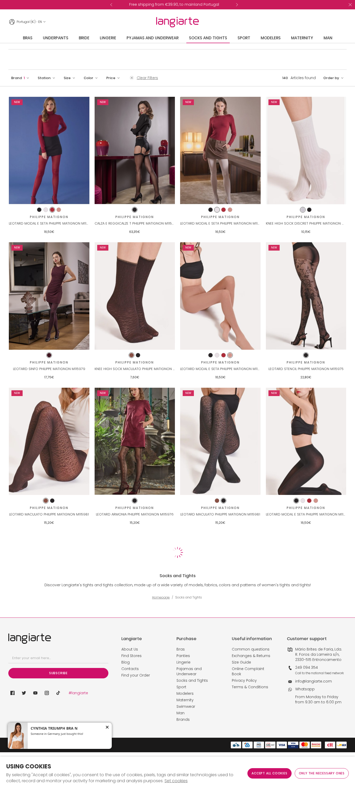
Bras (180, 649)
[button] (20, 78)
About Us (129, 649)
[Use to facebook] (12, 693)
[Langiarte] (177, 22)
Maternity (185, 700)
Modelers (185, 693)
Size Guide (241, 662)
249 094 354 (306, 667)
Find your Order (135, 675)
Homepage (161, 597)
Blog (125, 662)
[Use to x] (24, 693)
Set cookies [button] (176, 781)
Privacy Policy (244, 680)
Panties (183, 655)
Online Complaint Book (248, 671)
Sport (181, 687)
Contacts (130, 668)
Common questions (250, 649)
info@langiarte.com (313, 681)
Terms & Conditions (250, 687)
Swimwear (185, 706)
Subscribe (58, 673)
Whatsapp (305, 689)
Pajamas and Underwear (189, 671)
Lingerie (183, 662)
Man (180, 713)
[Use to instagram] (47, 693)
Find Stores (131, 655)
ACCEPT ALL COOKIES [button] (269, 773)
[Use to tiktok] (58, 693)
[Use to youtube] (35, 693)
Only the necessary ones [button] (322, 773)
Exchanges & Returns (251, 655)
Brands (183, 719)
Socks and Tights (192, 680)
